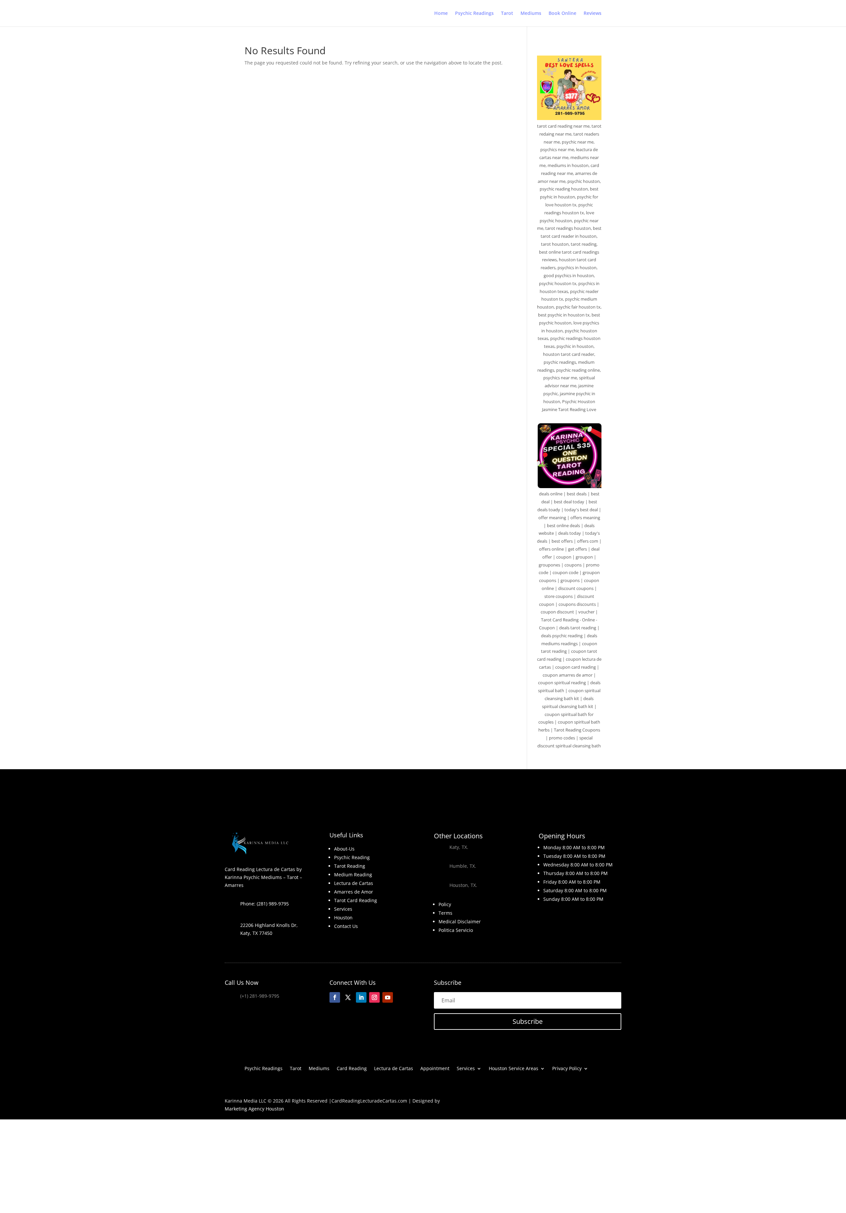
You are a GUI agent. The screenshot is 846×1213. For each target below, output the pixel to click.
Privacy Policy (567, 1068)
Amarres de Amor (353, 892)
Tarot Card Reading (355, 900)
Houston (343, 917)
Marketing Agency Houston (254, 1109)
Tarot (507, 13)
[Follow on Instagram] (374, 997)
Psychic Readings (474, 13)
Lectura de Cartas (353, 883)
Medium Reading (353, 874)
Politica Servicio (456, 930)
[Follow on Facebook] (334, 997)
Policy (445, 904)
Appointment (434, 1068)
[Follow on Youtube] (387, 997)
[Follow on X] (348, 997)
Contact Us (346, 926)
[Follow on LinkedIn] (361, 997)
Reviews (592, 13)
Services (343, 909)
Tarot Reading (349, 866)
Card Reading (352, 1068)
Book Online (562, 13)
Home (441, 13)
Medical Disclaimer (460, 921)
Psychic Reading (352, 857)
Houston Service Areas (513, 1068)
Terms (445, 913)
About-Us (344, 849)
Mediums (530, 13)
